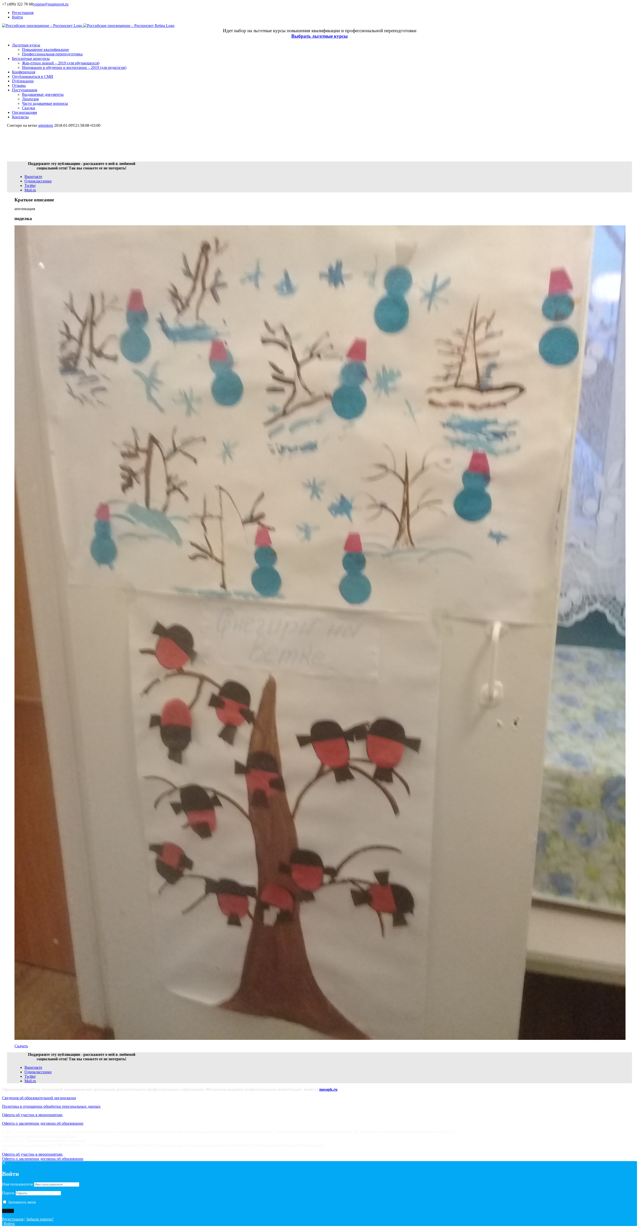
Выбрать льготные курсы (319, 36)
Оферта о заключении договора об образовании (42, 1123)
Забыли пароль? (39, 1219)
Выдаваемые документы (43, 94)
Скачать (21, 1046)
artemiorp (45, 125)
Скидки (28, 108)
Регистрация (12, 1219)
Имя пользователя (17, 1184)
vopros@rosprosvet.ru (50, 4)
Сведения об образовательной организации (39, 1098)
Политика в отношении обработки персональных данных (51, 1106)
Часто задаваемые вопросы (45, 103)
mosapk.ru (328, 1089)
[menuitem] (324, 12)
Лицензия (30, 99)
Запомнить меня (21, 1202)
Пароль (8, 1193)
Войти (9, 1224)
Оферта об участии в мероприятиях (32, 1115)
